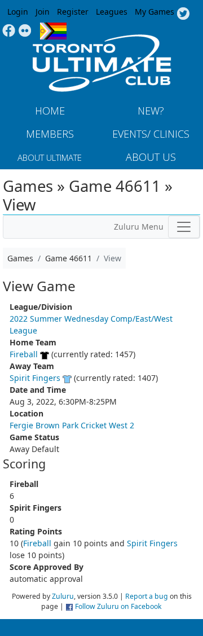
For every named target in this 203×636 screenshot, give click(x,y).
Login (17, 11)
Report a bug (146, 596)
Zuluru (63, 596)
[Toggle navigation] (184, 227)
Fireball (24, 354)
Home (50, 110)
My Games (154, 11)
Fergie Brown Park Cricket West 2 (72, 425)
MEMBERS (50, 134)
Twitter (183, 14)
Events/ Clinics (150, 134)
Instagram (25, 31)
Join (43, 11)
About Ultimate (49, 157)
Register (73, 11)
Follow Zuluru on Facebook (118, 606)
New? (151, 110)
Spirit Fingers (35, 377)
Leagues (111, 11)
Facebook (8, 31)
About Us (151, 157)
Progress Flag (53, 31)
